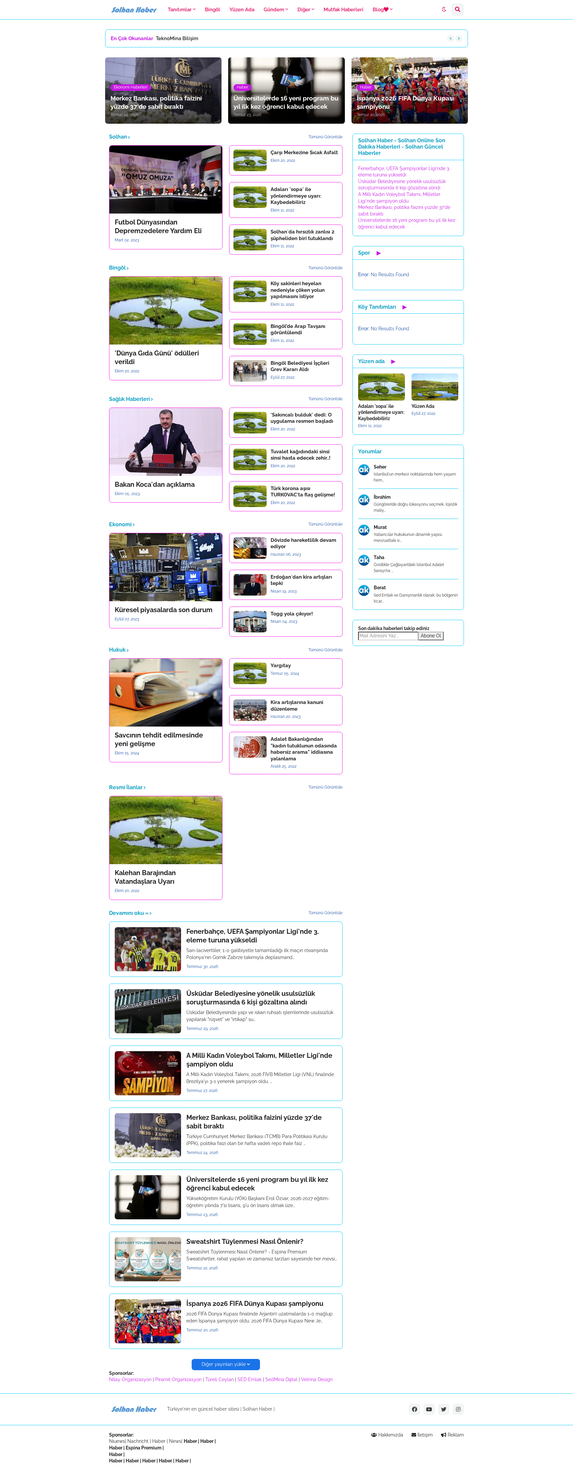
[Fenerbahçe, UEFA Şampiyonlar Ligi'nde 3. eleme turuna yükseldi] (148, 949)
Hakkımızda (390, 1435)
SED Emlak (249, 1379)
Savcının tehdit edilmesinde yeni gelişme (159, 739)
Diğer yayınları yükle (224, 1364)
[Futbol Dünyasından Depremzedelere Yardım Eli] (165, 180)
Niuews (117, 1441)
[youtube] (429, 1409)
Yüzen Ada (423, 406)
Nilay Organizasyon (130, 1379)
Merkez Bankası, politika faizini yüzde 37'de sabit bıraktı (254, 1122)
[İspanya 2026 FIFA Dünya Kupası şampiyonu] (148, 1321)
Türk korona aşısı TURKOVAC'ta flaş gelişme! (303, 491)
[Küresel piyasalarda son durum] (165, 567)
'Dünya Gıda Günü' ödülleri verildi (157, 357)
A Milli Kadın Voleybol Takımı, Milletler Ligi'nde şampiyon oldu (259, 1060)
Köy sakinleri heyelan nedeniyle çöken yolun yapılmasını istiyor (298, 290)
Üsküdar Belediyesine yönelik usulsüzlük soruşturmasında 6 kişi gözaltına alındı (250, 998)
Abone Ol (431, 635)
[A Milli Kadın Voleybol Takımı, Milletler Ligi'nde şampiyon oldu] (148, 1073)
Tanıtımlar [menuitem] (180, 10)
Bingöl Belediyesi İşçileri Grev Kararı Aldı (300, 366)
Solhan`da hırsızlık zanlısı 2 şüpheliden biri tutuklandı (302, 235)
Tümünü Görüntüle (325, 137)
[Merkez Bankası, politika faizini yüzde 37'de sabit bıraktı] (148, 1135)
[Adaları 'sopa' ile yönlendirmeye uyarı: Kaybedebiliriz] (250, 197)
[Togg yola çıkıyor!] (250, 621)
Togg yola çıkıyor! (292, 614)
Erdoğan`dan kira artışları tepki (301, 580)
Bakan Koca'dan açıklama (155, 484)
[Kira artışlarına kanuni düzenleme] (250, 710)
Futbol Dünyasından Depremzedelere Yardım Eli (158, 226)
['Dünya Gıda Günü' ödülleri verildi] (165, 311)
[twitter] (443, 1409)
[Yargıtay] (250, 673)
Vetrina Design (317, 1379)
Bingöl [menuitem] (212, 10)
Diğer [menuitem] (303, 10)
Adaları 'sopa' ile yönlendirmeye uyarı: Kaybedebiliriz (296, 195)
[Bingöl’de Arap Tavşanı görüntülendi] (250, 334)
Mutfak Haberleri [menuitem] (343, 10)
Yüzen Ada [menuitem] (241, 10)
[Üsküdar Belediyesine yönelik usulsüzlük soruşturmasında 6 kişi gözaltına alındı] (148, 1011)
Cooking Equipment (179, 38)
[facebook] (414, 1409)
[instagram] (458, 1409)
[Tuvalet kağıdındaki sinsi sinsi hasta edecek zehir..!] (250, 459)
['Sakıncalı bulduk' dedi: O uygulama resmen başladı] (250, 422)
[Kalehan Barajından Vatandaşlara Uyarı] (165, 830)
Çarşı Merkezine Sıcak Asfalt (304, 153)
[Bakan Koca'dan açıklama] (165, 442)
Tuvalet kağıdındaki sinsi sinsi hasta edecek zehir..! (301, 455)
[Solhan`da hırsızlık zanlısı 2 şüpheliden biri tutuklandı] (250, 239)
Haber (159, 1441)
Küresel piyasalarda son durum (164, 610)
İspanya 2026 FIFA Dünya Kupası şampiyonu (254, 1304)
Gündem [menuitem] (274, 10)
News (175, 1441)
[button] (444, 9)
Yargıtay (281, 666)
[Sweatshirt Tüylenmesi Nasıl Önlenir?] (148, 1259)
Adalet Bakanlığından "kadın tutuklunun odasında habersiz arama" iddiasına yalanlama (304, 749)
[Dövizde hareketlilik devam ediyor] (250, 548)
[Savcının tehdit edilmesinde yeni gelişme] (165, 693)
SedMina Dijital (281, 1379)
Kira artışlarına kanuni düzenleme (297, 705)
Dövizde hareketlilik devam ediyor (303, 543)
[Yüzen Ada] (435, 387)
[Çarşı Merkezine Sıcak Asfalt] (250, 160)
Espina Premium (143, 1447)
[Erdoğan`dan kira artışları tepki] (250, 585)
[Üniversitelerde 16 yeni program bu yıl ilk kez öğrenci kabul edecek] (148, 1197)
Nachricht (138, 1441)
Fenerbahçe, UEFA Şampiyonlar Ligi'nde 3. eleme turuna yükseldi (252, 935)
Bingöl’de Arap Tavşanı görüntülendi (298, 329)
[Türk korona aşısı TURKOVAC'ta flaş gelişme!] (250, 496)
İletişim (424, 1435)
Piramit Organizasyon (178, 1379)
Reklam (455, 1435)
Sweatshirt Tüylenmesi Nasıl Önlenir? (244, 1242)
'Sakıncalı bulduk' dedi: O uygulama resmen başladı (302, 418)
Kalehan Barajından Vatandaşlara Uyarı (145, 877)
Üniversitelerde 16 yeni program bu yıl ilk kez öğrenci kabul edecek (257, 1184)
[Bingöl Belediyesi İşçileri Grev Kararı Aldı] (250, 371)
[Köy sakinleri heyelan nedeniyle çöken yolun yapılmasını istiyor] (250, 291)
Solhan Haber (257, 1409)
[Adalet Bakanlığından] (250, 747)
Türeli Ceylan (219, 1379)
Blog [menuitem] (378, 10)
